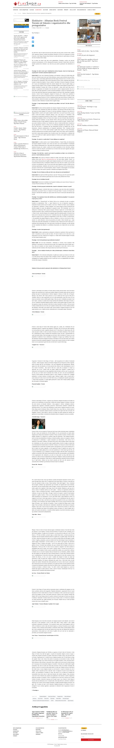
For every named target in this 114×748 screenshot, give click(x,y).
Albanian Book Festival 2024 (60, 700)
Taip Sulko (52, 698)
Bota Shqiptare (24, 9)
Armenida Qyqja (66, 698)
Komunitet (38, 9)
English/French (81, 9)
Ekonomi (60, 9)
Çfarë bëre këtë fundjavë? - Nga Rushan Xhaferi (89, 4)
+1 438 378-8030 (65, 732)
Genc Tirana (40, 698)
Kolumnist (79, 49)
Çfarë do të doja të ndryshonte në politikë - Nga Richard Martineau (20, 154)
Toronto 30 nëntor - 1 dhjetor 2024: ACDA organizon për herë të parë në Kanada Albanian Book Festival (21, 38)
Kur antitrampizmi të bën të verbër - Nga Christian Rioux (21, 137)
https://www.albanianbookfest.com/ (49, 159)
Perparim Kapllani (43, 696)
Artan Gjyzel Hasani (51, 696)
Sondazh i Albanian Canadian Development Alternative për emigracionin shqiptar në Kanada (21, 50)
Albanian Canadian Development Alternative (41, 700)
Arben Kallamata (68, 696)
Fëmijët (66, 9)
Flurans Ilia (46, 698)
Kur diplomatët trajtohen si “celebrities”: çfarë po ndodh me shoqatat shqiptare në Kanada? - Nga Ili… (88, 68)
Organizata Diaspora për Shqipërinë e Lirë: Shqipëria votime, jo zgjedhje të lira (20, 61)
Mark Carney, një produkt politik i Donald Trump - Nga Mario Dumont (21, 122)
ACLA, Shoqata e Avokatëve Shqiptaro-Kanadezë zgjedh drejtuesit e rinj (21, 83)
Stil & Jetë (73, 9)
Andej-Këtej (52, 9)
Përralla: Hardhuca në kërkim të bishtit (87, 125)
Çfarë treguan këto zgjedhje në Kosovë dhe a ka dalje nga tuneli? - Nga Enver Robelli (87, 61)
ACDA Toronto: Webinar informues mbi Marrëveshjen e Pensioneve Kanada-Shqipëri (21, 72)
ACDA (52, 700)
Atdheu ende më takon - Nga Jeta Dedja (67, 3)
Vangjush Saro (60, 696)
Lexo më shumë (26, 45)
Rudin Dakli (58, 698)
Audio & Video (91, 9)
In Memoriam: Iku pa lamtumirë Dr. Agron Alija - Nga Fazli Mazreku (67, 714)
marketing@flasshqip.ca (67, 731)
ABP (59, 745)
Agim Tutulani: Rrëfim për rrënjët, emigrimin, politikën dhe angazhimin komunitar (38, 714)
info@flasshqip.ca (65, 729)
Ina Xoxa (34, 698)
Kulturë (45, 9)
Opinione (15, 9)
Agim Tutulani (70, 700)
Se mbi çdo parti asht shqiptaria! (86, 55)
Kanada (32, 9)
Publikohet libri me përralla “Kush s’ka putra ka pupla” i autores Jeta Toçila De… (52, 714)
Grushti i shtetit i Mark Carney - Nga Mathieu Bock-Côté (20, 129)
